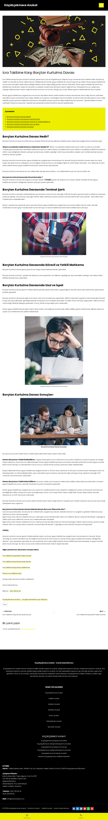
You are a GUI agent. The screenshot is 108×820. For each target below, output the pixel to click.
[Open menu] (101, 5)
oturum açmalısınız (27, 629)
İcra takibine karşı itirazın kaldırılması (16, 567)
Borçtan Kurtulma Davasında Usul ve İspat (23, 124)
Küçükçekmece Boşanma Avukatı (54, 741)
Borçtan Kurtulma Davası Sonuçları (20, 127)
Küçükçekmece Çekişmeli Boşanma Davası (54, 750)
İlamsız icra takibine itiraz (12, 573)
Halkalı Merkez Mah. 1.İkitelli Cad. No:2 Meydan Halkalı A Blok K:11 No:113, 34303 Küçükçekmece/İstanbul (47, 768)
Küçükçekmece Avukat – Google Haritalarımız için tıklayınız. (25, 599)
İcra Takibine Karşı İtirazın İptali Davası (17, 613)
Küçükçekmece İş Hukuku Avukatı (54, 753)
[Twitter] (77, 808)
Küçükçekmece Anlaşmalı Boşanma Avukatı (54, 744)
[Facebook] (73, 808)
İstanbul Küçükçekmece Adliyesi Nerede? (54, 756)
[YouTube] (84, 808)
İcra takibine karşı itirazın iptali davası (17, 561)
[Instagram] (81, 808)
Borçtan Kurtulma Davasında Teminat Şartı (23, 119)
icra (5, 604)
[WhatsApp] (88, 808)
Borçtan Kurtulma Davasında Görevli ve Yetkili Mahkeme (28, 122)
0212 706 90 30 (15, 591)
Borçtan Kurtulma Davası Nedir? (19, 117)
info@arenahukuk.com (15, 799)
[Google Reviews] (92, 808)
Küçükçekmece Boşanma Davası (54, 747)
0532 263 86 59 (8, 794)
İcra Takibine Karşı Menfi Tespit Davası (17, 555)
